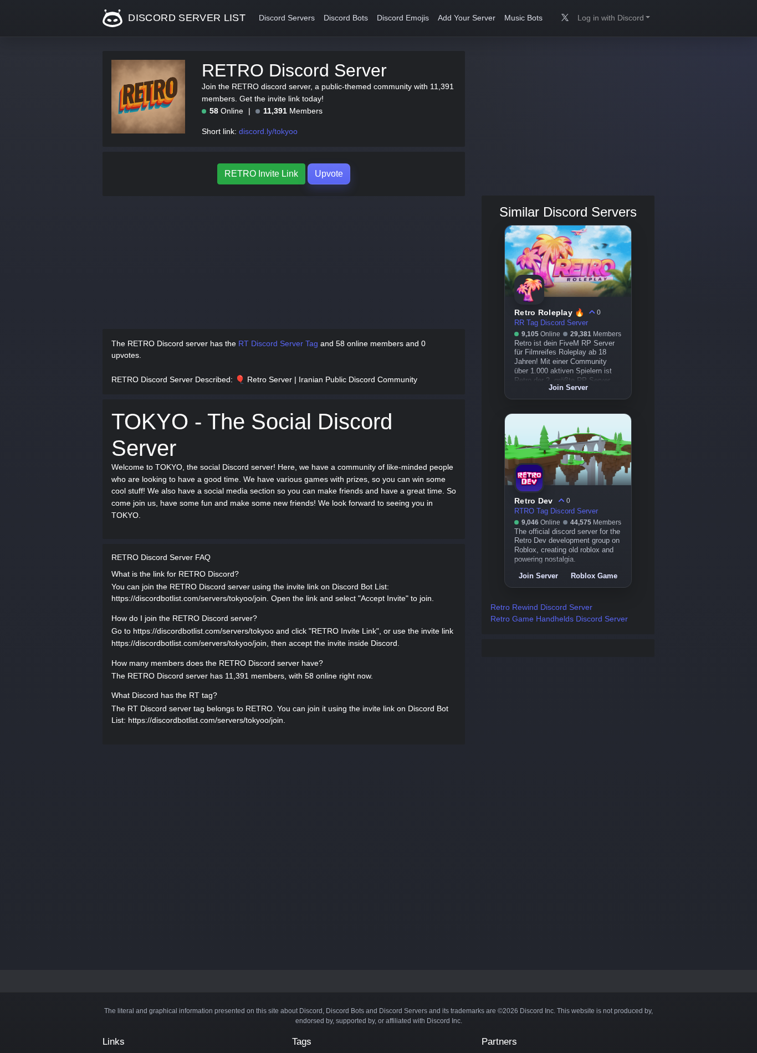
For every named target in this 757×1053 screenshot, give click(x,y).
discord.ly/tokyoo (268, 131)
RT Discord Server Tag (278, 343)
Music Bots (523, 18)
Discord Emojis (403, 18)
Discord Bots (346, 18)
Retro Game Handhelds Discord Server (559, 618)
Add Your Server (466, 18)
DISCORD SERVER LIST (185, 17)
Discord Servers (287, 18)
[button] (613, 18)
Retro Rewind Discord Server (541, 607)
